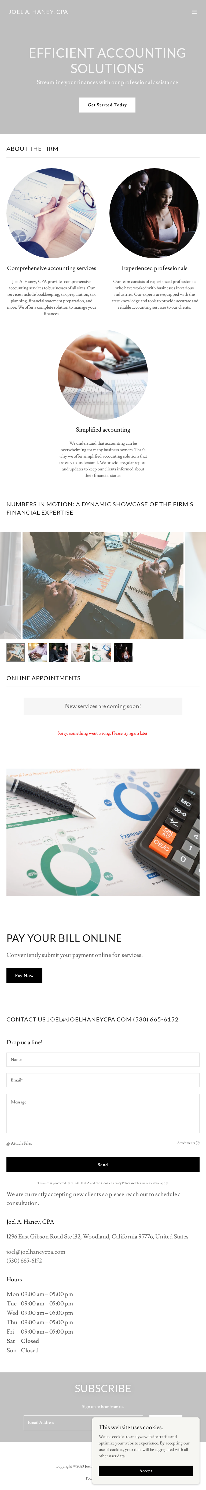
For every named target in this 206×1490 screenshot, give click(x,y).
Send (103, 1164)
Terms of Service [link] (148, 1183)
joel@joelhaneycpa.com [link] (35, 1252)
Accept (145, 1470)
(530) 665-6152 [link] (24, 1261)
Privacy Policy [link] (120, 1183)
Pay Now (24, 975)
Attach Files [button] (21, 1143)
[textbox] (103, 1060)
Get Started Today (107, 105)
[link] (38, 12)
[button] (194, 11)
